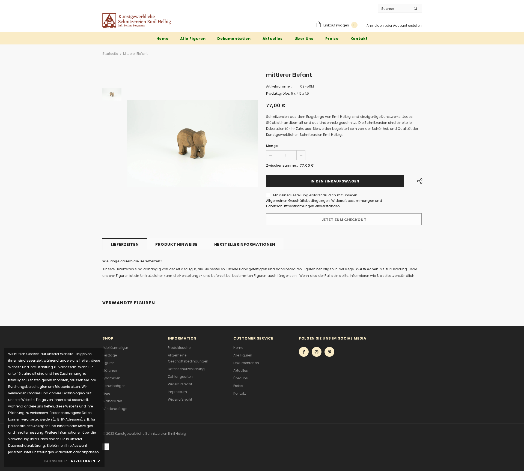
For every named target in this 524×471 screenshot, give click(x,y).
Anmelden (376, 25)
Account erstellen (407, 25)
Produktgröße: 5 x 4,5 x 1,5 (287, 93)
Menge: (272, 145)
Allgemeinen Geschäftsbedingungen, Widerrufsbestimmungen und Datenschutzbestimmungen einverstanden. (324, 203)
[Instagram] (316, 352)
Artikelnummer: (279, 86)
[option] (192, 143)
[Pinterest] (329, 352)
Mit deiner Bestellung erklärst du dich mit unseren (315, 195)
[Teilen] (418, 181)
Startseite (110, 53)
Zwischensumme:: (282, 165)
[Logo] (136, 20)
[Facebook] (304, 352)
